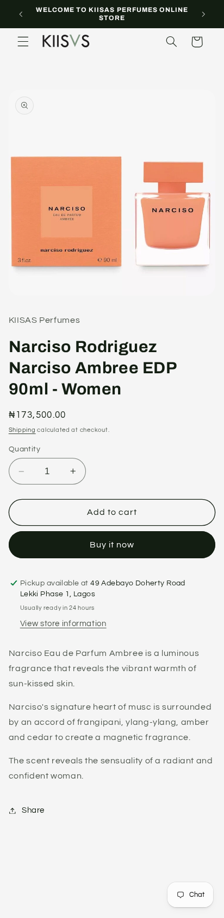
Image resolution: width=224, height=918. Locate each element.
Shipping (22, 430)
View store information (63, 624)
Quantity (24, 449)
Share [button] (33, 810)
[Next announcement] (203, 14)
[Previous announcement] (21, 14)
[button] (22, 41)
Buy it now (112, 544)
